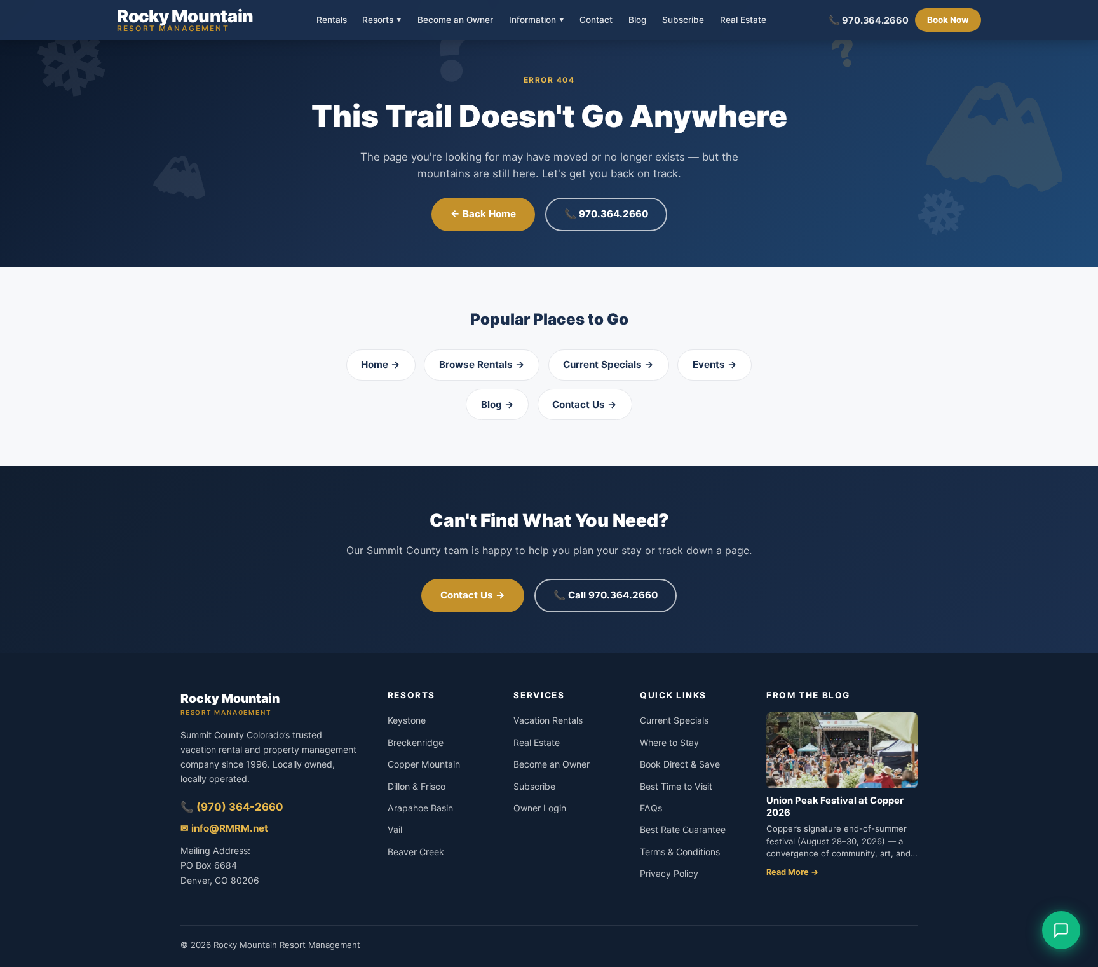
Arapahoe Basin (420, 807)
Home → (380, 364)
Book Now (948, 20)
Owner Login (539, 807)
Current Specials (674, 720)
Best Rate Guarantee (683, 829)
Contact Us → (584, 404)
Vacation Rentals (548, 720)
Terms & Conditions (680, 851)
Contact (596, 20)
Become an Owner (455, 20)
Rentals (331, 20)
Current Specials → (608, 364)
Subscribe (683, 20)
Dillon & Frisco (416, 786)
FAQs (651, 807)
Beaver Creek (416, 851)
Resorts (382, 20)
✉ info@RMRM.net (224, 828)
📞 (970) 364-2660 (231, 807)
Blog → (497, 404)
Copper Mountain (424, 764)
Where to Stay (669, 742)
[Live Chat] (1061, 930)
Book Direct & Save (680, 764)
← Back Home (483, 214)
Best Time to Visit (676, 786)
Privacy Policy (669, 873)
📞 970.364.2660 (869, 20)
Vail (395, 829)
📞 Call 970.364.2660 (605, 595)
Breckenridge (416, 742)
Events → (715, 364)
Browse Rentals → (482, 364)
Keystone (407, 720)
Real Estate (743, 20)
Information (536, 20)
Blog (637, 20)
